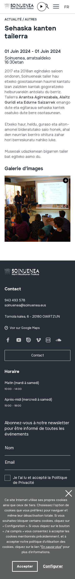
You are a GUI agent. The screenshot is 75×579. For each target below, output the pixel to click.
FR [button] (66, 7)
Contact (37, 355)
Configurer (53, 566)
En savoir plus (51, 547)
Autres (31, 19)
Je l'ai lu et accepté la (40, 480)
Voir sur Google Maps (25, 328)
